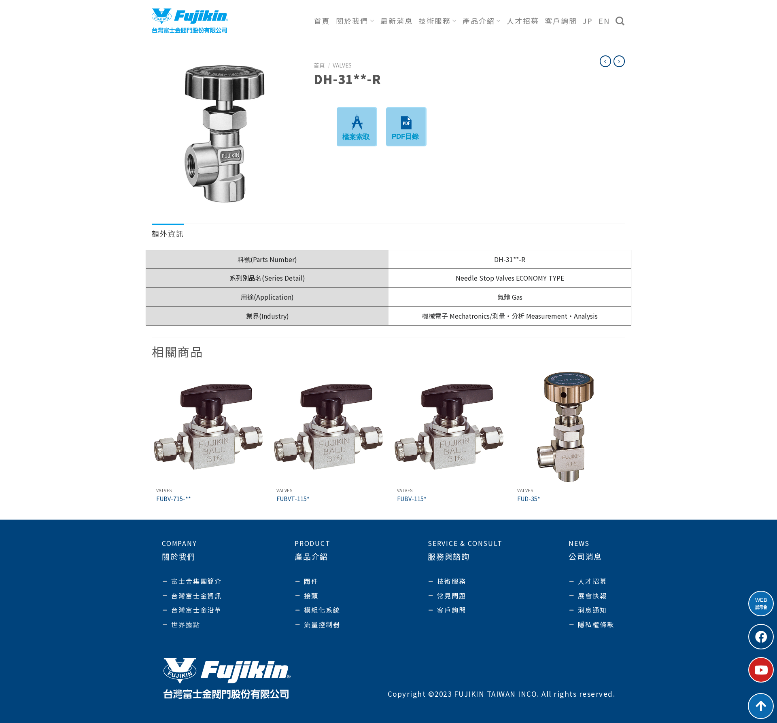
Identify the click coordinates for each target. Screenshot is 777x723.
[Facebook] (761, 636)
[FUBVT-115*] (328, 427)
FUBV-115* (412, 499)
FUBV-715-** (173, 499)
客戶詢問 (561, 20)
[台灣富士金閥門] (190, 20)
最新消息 (396, 20)
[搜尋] (620, 21)
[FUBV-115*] (449, 427)
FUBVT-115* (293, 499)
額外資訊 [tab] (168, 233)
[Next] (625, 444)
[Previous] (152, 444)
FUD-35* (528, 499)
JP (588, 20)
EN (604, 20)
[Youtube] (761, 670)
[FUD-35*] (569, 427)
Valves (342, 65)
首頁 (322, 20)
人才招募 (523, 20)
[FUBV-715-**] (208, 427)
